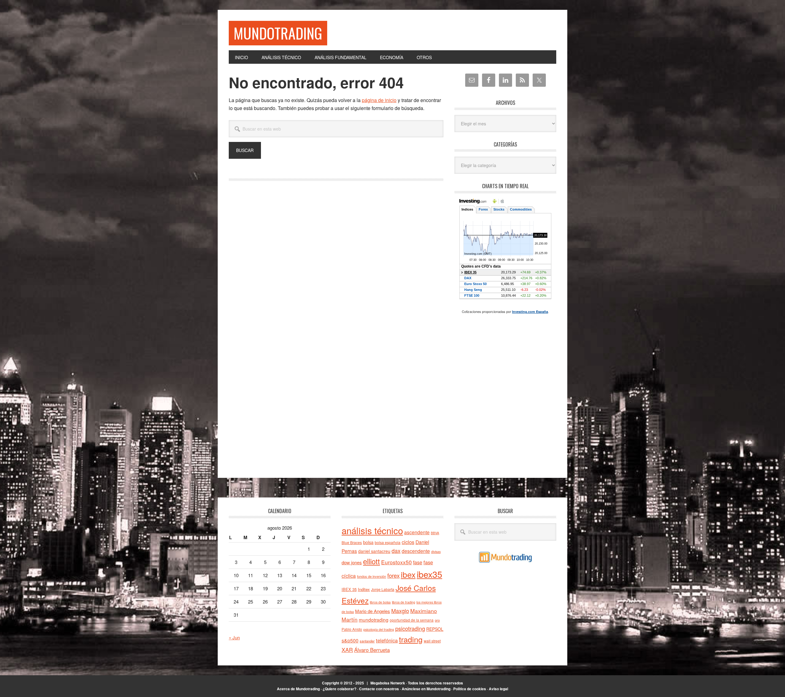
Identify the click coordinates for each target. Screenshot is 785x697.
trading (411, 639)
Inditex (364, 589)
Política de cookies (469, 688)
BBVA (435, 533)
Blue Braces (352, 542)
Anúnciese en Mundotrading (426, 688)
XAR (347, 649)
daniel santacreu (374, 551)
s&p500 (350, 640)
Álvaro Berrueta (372, 649)
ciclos (408, 542)
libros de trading (403, 602)
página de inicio (379, 100)
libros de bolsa (380, 602)
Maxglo (400, 611)
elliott (371, 561)
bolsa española (387, 542)
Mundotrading (278, 33)
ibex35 (429, 574)
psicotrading (410, 628)
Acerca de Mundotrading (298, 688)
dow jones (352, 562)
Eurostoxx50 (396, 562)
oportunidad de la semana (412, 620)
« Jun (234, 637)
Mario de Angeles (372, 611)
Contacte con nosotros (379, 688)
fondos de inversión (371, 576)
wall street (432, 640)
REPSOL (434, 629)
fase (417, 562)
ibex (408, 574)
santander (367, 640)
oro (437, 620)
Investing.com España (530, 311)
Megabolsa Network (387, 683)
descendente (416, 550)
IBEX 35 (349, 589)
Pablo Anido (352, 629)
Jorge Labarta (382, 589)
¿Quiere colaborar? (339, 688)
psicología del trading (378, 629)
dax (396, 550)
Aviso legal (498, 688)
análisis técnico (372, 530)
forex (393, 575)
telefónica (387, 640)
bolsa (368, 542)
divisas (436, 551)
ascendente (417, 532)
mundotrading (374, 619)
